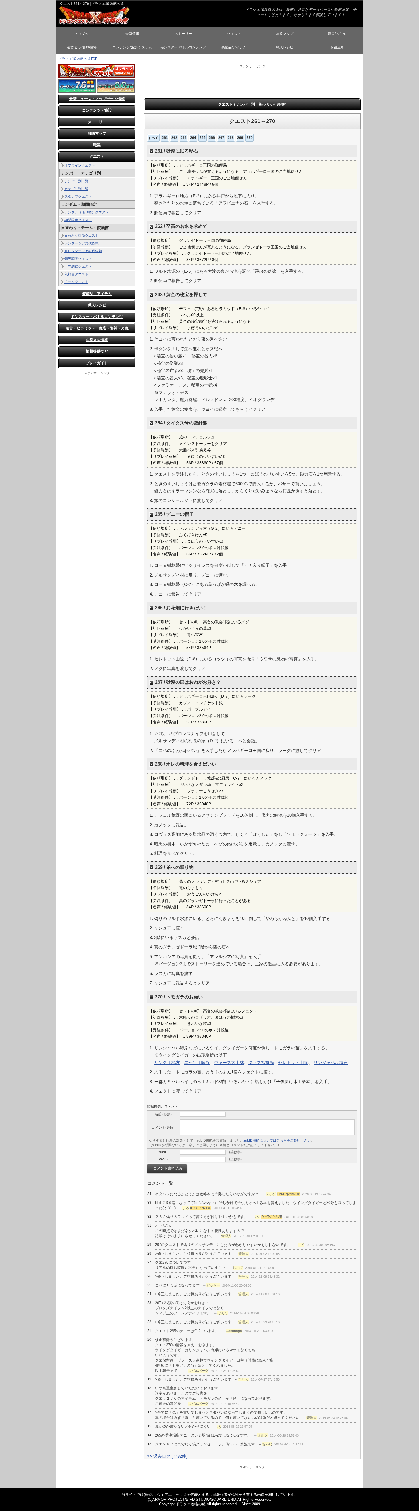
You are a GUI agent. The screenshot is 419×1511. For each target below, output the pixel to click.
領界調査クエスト (78, 259)
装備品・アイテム (97, 294)
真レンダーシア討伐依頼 (83, 251)
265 (203, 138)
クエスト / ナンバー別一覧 (252, 104)
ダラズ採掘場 (261, 1062)
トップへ (81, 34)
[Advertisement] (252, 81)
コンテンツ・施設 (97, 110)
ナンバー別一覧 (76, 181)
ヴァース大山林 (229, 1062)
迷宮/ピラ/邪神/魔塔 (82, 47)
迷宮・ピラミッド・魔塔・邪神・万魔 (97, 328)
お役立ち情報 (97, 340)
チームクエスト (76, 282)
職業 (97, 145)
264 (193, 138)
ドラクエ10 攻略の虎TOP (77, 59)
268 (231, 138)
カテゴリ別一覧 (76, 189)
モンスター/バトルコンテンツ (183, 47)
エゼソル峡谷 (197, 1062)
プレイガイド (97, 363)
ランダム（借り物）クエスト (86, 212)
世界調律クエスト (78, 266)
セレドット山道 (293, 1062)
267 (221, 138)
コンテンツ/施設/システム (132, 47)
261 (165, 138)
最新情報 (132, 34)
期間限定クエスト (78, 220)
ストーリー (183, 34)
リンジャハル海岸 (331, 1062)
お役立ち (337, 47)
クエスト (234, 34)
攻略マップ (284, 34)
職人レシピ (284, 47)
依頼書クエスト (76, 274)
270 (250, 138)
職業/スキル (337, 34)
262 (174, 138)
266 (212, 138)
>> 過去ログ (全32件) (167, 1456)
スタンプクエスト (78, 197)
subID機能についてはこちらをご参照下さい (277, 1140)
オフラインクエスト (79, 165)
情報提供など (97, 351)
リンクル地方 (167, 1062)
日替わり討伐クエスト (81, 236)
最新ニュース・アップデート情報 (97, 99)
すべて (153, 138)
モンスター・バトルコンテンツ (97, 317)
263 (184, 138)
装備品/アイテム (233, 47)
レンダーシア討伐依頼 (81, 243)
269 (240, 138)
